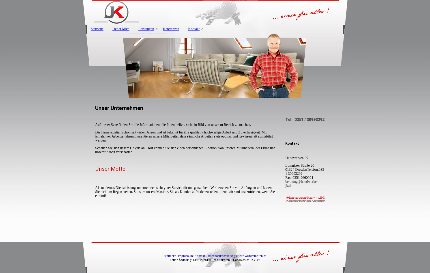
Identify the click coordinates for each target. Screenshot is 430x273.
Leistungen (146, 29)
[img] (215, 12)
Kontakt (194, 29)
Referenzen (171, 29)
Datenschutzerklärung (221, 256)
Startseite (97, 29)
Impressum (185, 256)
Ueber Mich (120, 29)
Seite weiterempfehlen (252, 256)
